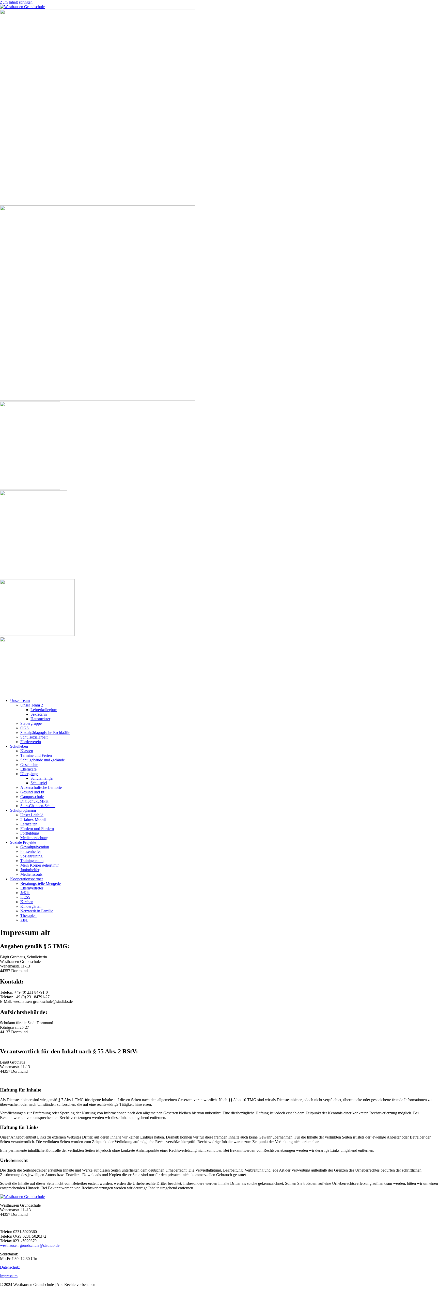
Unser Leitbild (31, 815)
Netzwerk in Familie (36, 911)
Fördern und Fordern (37, 828)
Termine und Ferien (36, 755)
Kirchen (26, 902)
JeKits (25, 892)
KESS (25, 897)
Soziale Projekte (23, 842)
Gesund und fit (32, 792)
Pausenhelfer (30, 851)
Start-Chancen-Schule (37, 806)
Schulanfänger (42, 778)
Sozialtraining (31, 856)
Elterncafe (28, 769)
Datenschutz (10, 1267)
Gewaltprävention (34, 847)
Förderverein (30, 742)
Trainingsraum (31, 860)
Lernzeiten (28, 824)
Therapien (28, 915)
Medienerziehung (34, 838)
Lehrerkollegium (43, 710)
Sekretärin (38, 714)
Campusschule (32, 796)
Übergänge (29, 774)
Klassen (26, 751)
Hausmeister (40, 719)
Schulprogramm (23, 810)
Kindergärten (30, 906)
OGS (24, 728)
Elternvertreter (31, 888)
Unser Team (20, 700)
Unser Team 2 (31, 705)
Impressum (9, 1276)
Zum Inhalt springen (16, 2)
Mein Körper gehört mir (39, 865)
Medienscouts (31, 874)
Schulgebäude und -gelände (42, 760)
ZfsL (24, 920)
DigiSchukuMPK (34, 801)
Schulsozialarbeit (34, 737)
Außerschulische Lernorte (41, 787)
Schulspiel (38, 783)
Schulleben (19, 746)
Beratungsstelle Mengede (40, 883)
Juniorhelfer (29, 870)
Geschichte (29, 764)
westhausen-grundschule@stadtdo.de (29, 1245)
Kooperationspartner (26, 879)
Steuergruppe (31, 723)
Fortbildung (29, 833)
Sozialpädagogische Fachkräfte (45, 732)
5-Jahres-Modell (33, 819)
